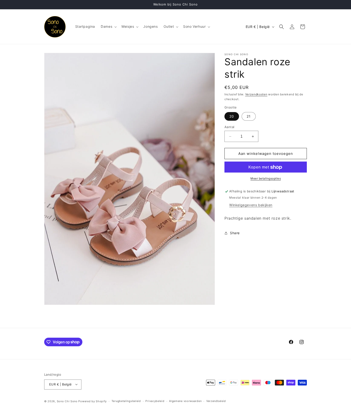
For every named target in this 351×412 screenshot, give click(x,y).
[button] (108, 27)
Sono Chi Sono (67, 401)
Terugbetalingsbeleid (126, 401)
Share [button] (235, 233)
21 (249, 116)
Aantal (229, 127)
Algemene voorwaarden (185, 401)
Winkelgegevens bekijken (250, 205)
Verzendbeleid (216, 401)
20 (231, 116)
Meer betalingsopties (265, 178)
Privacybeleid (154, 401)
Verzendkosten (256, 94)
